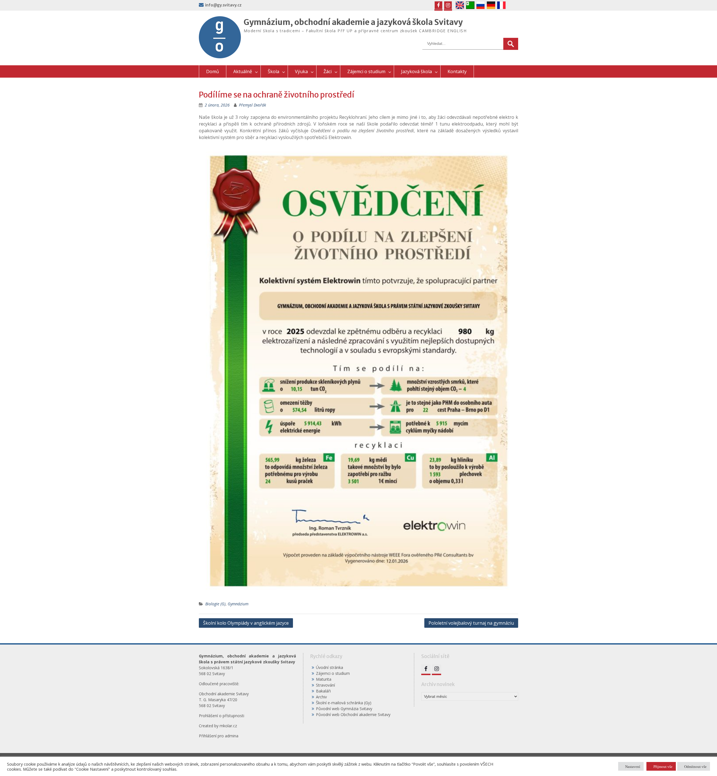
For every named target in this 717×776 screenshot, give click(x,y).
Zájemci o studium (366, 71)
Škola (273, 71)
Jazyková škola (416, 71)
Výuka (301, 71)
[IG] (448, 5)
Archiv (321, 696)
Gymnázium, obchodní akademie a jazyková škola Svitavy (353, 22)
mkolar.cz (228, 725)
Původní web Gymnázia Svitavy (344, 708)
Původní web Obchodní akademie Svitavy (353, 714)
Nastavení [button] (632, 766)
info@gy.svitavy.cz (223, 5)
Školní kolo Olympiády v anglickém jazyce (246, 623)
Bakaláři (323, 691)
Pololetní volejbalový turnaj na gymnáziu (471, 623)
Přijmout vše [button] (662, 766)
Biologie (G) (215, 603)
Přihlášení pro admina (218, 735)
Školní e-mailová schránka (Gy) (343, 702)
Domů (212, 71)
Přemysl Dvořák (252, 105)
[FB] (438, 5)
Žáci (327, 71)
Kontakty (457, 71)
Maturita (323, 679)
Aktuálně (242, 71)
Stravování (325, 685)
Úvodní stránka (329, 667)
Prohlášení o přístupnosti (221, 715)
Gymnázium (238, 603)
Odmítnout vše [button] (695, 766)
